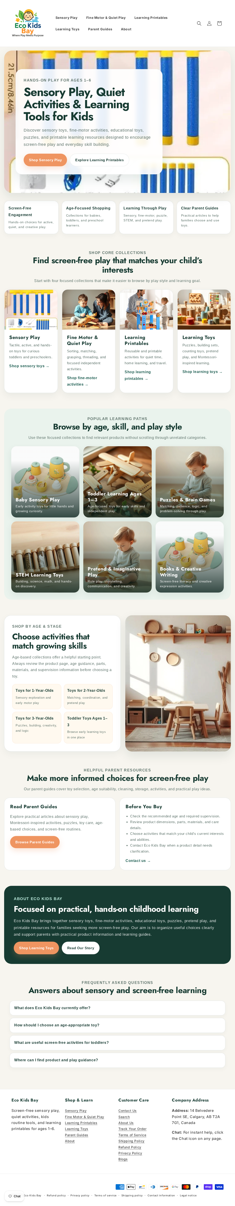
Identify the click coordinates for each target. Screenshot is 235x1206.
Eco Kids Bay (32, 1195)
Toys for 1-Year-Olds (35, 697)
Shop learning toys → (202, 372)
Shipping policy (132, 1195)
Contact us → (138, 861)
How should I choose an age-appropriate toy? (57, 1025)
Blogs (123, 1159)
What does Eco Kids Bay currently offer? (52, 1008)
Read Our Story (80, 948)
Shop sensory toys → (29, 366)
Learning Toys (76, 1129)
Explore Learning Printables (99, 160)
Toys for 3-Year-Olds (36, 724)
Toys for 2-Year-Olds (87, 697)
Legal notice (188, 1195)
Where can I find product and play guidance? (56, 1060)
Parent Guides (76, 1135)
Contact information (161, 1195)
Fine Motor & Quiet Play (84, 1117)
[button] (199, 23)
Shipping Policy (131, 1141)
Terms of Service (132, 1135)
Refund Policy (129, 1147)
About (70, 1141)
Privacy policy (80, 1195)
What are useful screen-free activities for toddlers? (61, 1043)
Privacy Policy (130, 1153)
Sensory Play (76, 1111)
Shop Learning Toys (36, 948)
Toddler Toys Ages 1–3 (87, 727)
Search (124, 1117)
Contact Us (127, 1111)
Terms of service (105, 1195)
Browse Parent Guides (34, 842)
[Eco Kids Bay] (28, 23)
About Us (126, 1123)
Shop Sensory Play (45, 160)
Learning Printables (81, 1123)
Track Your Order (132, 1129)
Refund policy (56, 1195)
